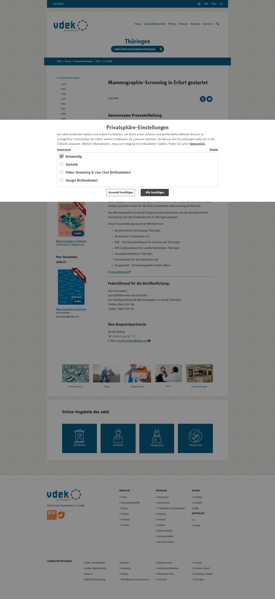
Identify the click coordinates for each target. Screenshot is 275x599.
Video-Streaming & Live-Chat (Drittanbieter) (98, 172)
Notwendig (74, 156)
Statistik (72, 164)
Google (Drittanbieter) (82, 180)
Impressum (64, 149)
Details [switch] (214, 149)
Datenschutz (197, 144)
